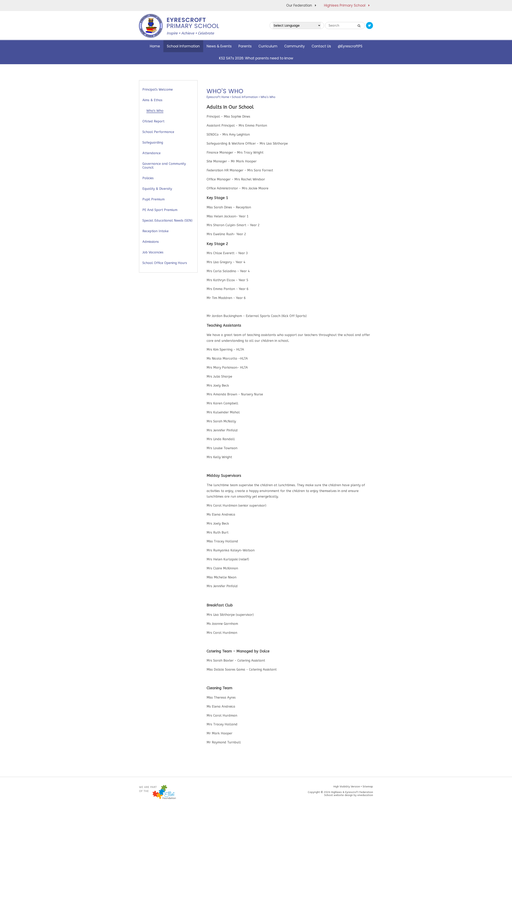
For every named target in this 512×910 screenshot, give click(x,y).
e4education (365, 795)
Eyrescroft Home (218, 97)
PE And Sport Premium (159, 210)
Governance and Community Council (164, 165)
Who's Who (268, 97)
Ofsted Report (153, 121)
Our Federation (299, 5)
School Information (245, 97)
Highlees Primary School (344, 5)
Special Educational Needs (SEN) (167, 220)
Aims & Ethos (152, 100)
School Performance (158, 132)
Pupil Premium (153, 199)
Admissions (150, 242)
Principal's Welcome (157, 89)
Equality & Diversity (157, 189)
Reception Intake (155, 231)
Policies (148, 178)
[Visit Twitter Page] (369, 25)
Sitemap (368, 786)
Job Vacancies (152, 252)
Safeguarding (152, 142)
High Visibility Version (346, 786)
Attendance (151, 153)
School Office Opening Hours (164, 263)
